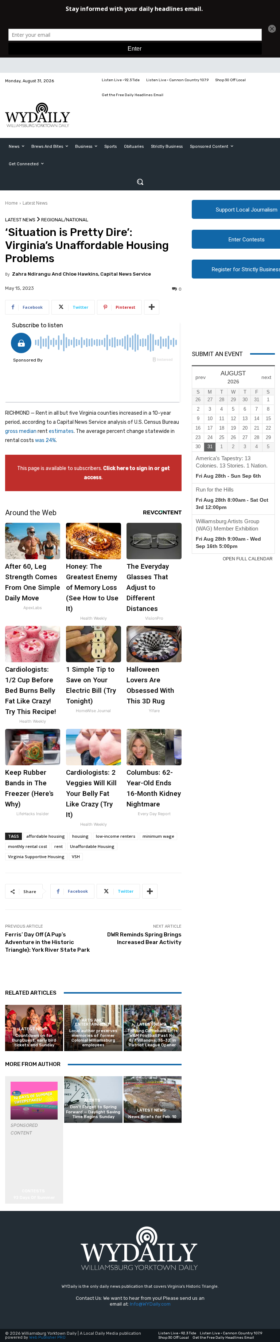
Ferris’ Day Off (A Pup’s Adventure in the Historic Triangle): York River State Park (47, 942)
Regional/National (64, 219)
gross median (20, 431)
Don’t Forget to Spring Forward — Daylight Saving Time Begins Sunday (93, 1112)
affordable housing (45, 836)
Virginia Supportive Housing (36, 856)
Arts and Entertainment (92, 1022)
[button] (140, 181)
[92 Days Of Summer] (34, 1100)
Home (11, 203)
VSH (76, 856)
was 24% (45, 440)
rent (58, 846)
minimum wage (158, 836)
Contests (33, 1191)
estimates (61, 431)
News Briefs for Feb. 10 (152, 1116)
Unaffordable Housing (92, 846)
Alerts (92, 1100)
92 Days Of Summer (34, 1197)
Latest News (35, 203)
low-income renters (115, 836)
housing (80, 836)
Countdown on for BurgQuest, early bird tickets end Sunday (34, 1040)
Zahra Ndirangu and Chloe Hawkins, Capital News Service (81, 274)
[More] (151, 307)
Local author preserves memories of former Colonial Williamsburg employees (93, 1038)
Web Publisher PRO (47, 1337)
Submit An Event (217, 354)
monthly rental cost (27, 846)
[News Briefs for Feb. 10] (153, 1099)
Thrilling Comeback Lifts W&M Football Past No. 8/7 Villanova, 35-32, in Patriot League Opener (152, 1038)
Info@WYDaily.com (150, 1304)
